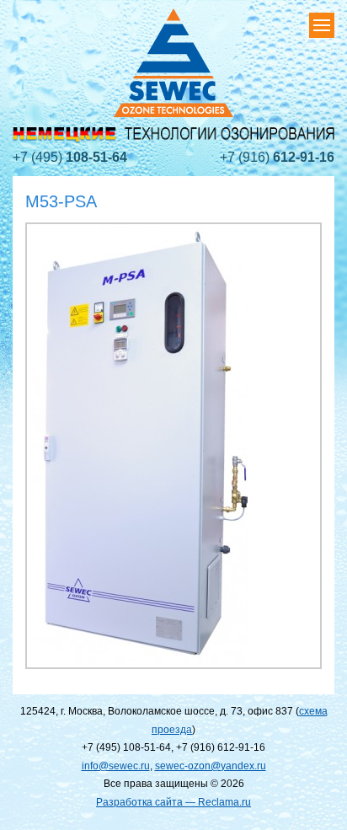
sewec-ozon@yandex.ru (210, 766)
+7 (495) (70, 157)
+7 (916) (277, 157)
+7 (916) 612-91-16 (220, 747)
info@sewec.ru (116, 766)
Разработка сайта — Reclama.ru (173, 802)
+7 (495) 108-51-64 (126, 747)
